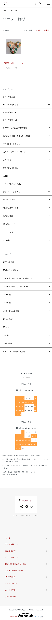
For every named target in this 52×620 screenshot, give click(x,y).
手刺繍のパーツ (9, 224)
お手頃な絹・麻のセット (12, 143)
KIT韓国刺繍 (7, 343)
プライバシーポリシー (14, 570)
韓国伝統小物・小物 (10, 207)
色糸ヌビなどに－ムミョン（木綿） (17, 135)
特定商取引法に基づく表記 (15, 564)
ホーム (4, 10)
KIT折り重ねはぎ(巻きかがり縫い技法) (18, 278)
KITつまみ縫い (8, 319)
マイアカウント (11, 583)
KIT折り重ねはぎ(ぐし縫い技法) (15, 286)
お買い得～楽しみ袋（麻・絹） (15, 151)
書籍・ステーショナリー (12, 191)
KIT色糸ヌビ (7, 327)
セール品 (6, 240)
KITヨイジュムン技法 (11, 310)
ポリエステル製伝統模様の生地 (15, 127)
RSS (7, 577)
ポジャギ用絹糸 (9, 97)
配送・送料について (13, 544)
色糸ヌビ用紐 (8, 215)
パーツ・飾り (13, 10)
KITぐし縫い (7, 302)
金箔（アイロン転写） (11, 168)
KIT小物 (6, 335)
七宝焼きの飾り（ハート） (13, 63)
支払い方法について (13, 557)
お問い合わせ (10, 596)
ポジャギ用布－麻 (10, 112)
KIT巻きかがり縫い (10, 270)
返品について (10, 551)
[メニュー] (48, 4)
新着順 (46, 30)
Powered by (13, 616)
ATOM (12, 577)
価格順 (38, 30)
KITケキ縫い (7, 294)
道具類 (5, 176)
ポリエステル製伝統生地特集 (14, 351)
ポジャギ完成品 (9, 199)
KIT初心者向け (8, 262)
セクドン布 (7, 159)
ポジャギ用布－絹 (10, 120)
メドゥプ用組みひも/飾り (12, 184)
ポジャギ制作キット (10, 104)
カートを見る (10, 590)
